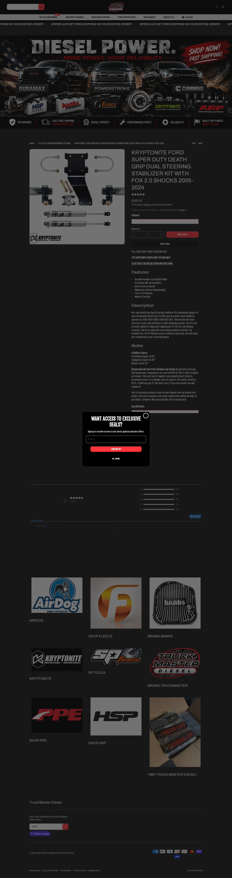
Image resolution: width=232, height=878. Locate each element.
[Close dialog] (145, 415)
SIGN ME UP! (116, 449)
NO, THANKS (116, 459)
